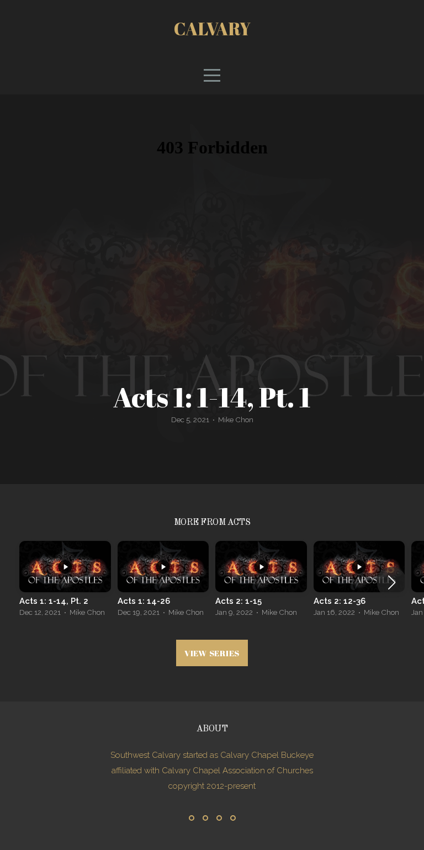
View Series (212, 652)
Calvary (212, 28)
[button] (391, 582)
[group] (65, 582)
